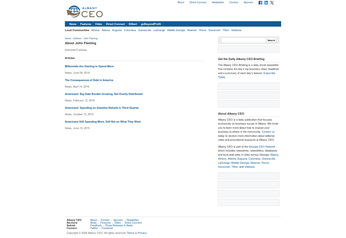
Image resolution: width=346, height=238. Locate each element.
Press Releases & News (119, 225)
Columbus (130, 30)
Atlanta (106, 30)
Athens (95, 30)
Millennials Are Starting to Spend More (89, 66)
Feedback (96, 225)
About (181, 2)
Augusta (117, 30)
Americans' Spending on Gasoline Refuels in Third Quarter (102, 108)
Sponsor (248, 2)
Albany (274, 154)
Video (98, 24)
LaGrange (159, 30)
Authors (77, 38)
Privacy (142, 233)
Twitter (94, 228)
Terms (130, 233)
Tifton (226, 30)
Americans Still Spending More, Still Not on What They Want (103, 121)
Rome (202, 30)
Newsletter (218, 2)
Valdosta (236, 30)
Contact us (268, 131)
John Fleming (90, 38)
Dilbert (133, 24)
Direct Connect (198, 2)
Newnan (192, 30)
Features (85, 24)
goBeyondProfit (151, 24)
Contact (233, 2)
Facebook (107, 228)
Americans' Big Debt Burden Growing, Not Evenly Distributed (104, 94)
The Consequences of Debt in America (89, 80)
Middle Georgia (176, 30)
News (72, 24)
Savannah (214, 30)
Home (68, 38)
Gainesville (144, 30)
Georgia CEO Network (262, 146)
